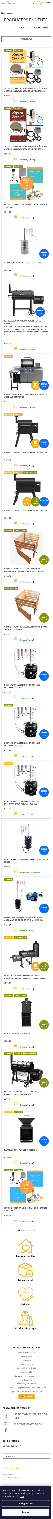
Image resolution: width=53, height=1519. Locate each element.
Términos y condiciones (26, 1383)
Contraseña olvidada (11, 1477)
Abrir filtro (26, 39)
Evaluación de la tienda (26, 1368)
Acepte (25, 1512)
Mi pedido (28, 1396)
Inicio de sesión (12, 1468)
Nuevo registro (9, 1474)
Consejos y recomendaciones (26, 1376)
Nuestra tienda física (26, 1352)
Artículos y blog (26, 1372)
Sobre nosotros (26, 1364)
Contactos (26, 1360)
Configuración (25, 1503)
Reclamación (26, 1380)
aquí (22, 1496)
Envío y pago (26, 1356)
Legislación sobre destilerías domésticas (26, 1391)
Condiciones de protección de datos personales (26, 1387)
